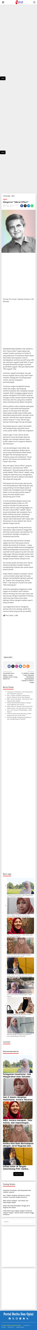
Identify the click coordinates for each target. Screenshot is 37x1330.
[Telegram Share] (28, 205)
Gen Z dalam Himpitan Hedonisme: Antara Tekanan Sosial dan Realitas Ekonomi (18, 696)
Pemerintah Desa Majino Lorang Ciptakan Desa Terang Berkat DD (10, 675)
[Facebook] (9, 666)
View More (18, 1174)
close (2, 78)
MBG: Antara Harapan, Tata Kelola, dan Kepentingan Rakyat (20, 700)
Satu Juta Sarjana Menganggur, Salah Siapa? (19, 711)
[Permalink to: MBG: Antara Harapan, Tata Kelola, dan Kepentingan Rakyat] (20, 926)
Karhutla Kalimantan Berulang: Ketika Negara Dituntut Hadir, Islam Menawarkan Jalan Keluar (19, 714)
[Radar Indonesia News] (19, 2)
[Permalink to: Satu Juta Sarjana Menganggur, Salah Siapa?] (20, 985)
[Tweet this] (25, 205)
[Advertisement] (12, 42)
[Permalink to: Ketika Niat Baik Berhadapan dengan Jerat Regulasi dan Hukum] (20, 945)
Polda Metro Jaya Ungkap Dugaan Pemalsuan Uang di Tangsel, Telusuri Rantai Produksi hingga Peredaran (18, 1212)
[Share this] (21, 205)
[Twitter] (13, 666)
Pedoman (11, 1327)
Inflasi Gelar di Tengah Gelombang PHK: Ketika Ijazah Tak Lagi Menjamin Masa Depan (20, 707)
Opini (5, 199)
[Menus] (3, 2)
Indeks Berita (20, 1327)
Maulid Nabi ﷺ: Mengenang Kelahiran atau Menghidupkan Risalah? (19, 718)
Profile (3, 1327)
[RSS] (28, 666)
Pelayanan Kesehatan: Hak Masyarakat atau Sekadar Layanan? (20, 693)
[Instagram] (16, 666)
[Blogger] (24, 666)
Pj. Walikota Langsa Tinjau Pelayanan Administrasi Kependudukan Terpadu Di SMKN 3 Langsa (27, 677)
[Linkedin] (20, 666)
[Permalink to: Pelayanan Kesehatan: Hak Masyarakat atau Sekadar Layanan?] (20, 886)
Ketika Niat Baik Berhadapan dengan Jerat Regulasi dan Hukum (19, 703)
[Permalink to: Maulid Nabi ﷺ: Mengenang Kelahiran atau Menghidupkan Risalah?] (20, 1025)
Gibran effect (8, 657)
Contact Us (26, 1325)
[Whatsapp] (32, 205)
